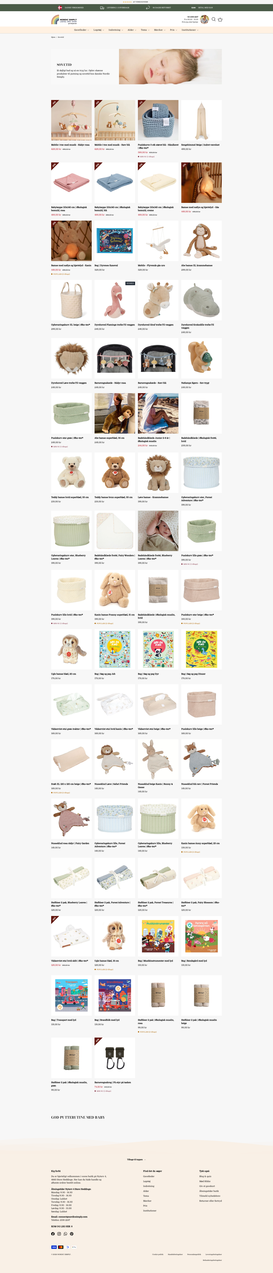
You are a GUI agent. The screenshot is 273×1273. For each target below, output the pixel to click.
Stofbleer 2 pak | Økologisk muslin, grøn (69, 1084)
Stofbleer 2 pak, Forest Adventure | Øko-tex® (112, 904)
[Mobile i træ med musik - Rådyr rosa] (71, 120)
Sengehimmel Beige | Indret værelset (200, 145)
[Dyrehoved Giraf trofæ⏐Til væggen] (158, 300)
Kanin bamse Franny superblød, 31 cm (115, 615)
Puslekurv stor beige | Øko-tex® (197, 615)
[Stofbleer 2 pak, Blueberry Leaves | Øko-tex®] (71, 878)
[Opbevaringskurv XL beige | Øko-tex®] (71, 300)
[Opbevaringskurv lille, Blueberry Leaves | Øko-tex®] (158, 819)
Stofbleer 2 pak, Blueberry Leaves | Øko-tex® (69, 904)
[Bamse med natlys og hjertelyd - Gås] (201, 182)
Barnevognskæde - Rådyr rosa (110, 383)
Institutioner (189, 30)
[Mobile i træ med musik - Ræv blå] (115, 120)
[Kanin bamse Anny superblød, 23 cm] (201, 819)
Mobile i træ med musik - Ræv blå (112, 145)
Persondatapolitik (194, 1254)
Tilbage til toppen (135, 1159)
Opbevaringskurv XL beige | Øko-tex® (70, 324)
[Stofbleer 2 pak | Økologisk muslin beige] (201, 995)
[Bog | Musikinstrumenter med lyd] (158, 936)
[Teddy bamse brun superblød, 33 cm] (115, 472)
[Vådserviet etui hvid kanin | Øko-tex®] (115, 704)
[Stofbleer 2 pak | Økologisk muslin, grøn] (71, 1058)
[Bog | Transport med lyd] (71, 995)
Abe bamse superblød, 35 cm (109, 438)
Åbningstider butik (209, 1191)
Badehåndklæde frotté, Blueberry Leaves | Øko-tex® (155, 557)
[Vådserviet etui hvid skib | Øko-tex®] (71, 936)
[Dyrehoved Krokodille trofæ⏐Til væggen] (201, 300)
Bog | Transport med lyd (63, 1020)
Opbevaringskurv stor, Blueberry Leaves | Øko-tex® (68, 557)
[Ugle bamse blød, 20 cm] (71, 649)
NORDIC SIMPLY (64, 1254)
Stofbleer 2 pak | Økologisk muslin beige (199, 1022)
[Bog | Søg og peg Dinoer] (201, 649)
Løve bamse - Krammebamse (153, 497)
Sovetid (61, 37)
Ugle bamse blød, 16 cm (107, 961)
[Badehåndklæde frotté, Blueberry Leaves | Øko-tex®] (158, 531)
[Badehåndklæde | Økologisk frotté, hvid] (201, 413)
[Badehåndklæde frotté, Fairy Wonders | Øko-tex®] (115, 531)
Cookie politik (157, 1254)
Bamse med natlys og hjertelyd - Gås (200, 207)
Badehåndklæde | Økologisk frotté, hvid (199, 440)
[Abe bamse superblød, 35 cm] (115, 413)
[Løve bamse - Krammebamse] (158, 472)
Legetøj (97, 30)
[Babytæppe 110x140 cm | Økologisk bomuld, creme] (158, 182)
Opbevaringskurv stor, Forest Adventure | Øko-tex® (196, 499)
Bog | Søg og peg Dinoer (193, 674)
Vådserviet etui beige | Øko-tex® (154, 729)
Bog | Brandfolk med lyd (107, 1020)
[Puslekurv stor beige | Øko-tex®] (201, 590)
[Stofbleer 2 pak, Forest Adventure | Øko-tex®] (115, 878)
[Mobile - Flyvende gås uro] (158, 241)
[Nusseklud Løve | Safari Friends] (115, 759)
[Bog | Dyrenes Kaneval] (115, 241)
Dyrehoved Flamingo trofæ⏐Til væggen (115, 324)
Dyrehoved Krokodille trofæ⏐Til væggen (197, 326)
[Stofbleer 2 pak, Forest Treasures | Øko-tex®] (158, 878)
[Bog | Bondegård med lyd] (201, 936)
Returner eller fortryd (210, 1201)
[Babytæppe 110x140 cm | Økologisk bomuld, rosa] (71, 182)
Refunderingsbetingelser (212, 1260)
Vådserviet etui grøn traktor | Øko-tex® (71, 729)
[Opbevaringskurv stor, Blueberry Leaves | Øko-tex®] (71, 531)
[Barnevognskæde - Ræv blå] (158, 358)
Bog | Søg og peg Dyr (148, 674)
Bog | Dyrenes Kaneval (106, 265)
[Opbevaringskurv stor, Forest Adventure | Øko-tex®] (201, 472)
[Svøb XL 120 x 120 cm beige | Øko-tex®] (71, 759)
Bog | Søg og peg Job (105, 674)
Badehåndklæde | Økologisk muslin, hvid (156, 616)
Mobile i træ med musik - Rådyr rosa (70, 145)
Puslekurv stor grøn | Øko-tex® (67, 438)
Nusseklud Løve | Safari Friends (111, 784)
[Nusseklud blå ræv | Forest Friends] (201, 759)
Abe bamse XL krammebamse (196, 265)
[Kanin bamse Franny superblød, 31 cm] (115, 590)
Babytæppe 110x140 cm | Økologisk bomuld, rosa (69, 209)
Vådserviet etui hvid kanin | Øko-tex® (114, 729)
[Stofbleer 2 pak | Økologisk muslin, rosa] (158, 995)
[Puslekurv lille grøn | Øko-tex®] (201, 531)
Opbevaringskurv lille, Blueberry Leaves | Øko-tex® (155, 845)
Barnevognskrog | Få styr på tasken (113, 1082)
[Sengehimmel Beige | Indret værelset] (201, 120)
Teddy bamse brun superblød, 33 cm (114, 497)
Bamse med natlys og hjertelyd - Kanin (71, 265)
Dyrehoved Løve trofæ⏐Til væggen (69, 383)
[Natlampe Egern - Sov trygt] (201, 358)
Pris (172, 30)
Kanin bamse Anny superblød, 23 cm (200, 843)
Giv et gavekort (207, 1186)
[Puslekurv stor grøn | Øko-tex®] (71, 413)
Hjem (53, 37)
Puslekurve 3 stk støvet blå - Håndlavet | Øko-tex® (158, 146)
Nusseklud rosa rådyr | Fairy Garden (70, 843)
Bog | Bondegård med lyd (194, 961)
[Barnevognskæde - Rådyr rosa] (115, 358)
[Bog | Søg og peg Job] (115, 649)
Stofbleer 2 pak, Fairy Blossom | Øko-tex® (200, 904)
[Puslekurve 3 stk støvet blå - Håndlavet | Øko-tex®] (158, 120)
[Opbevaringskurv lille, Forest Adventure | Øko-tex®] (115, 819)
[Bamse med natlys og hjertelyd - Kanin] (71, 241)
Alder (131, 30)
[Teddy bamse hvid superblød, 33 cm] (71, 472)
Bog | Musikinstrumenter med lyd (155, 961)
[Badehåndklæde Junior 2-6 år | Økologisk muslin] (158, 413)
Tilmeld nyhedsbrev (209, 1196)
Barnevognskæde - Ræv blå (152, 383)
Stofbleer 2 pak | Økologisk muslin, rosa (156, 1022)
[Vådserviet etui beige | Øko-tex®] (158, 704)
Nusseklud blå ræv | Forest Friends (199, 784)
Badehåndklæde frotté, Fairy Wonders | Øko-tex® (115, 557)
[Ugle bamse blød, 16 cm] (115, 936)
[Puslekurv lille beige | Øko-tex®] (201, 704)
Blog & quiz (205, 1176)
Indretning (114, 30)
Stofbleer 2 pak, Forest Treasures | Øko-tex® (155, 904)
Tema (144, 30)
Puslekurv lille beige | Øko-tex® (197, 729)
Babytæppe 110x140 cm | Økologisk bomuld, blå (112, 209)
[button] (220, 19)
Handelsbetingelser (175, 1254)
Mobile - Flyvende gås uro (151, 265)
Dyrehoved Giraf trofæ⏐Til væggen (155, 324)
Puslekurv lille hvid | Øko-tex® (67, 615)
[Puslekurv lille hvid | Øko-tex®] (71, 590)
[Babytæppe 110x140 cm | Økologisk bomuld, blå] (115, 182)
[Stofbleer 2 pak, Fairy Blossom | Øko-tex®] (201, 878)
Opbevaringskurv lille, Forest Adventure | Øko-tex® (110, 845)
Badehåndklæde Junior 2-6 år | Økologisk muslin (154, 440)
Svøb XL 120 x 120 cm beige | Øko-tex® (71, 784)
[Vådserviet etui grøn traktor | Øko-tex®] (71, 704)
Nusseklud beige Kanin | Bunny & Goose (155, 786)
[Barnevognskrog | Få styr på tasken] (115, 1058)
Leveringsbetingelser (214, 1254)
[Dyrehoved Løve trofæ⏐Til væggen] (71, 358)
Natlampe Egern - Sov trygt (195, 383)
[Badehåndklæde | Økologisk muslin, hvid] (158, 590)
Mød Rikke (204, 1181)
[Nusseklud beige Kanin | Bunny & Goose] (158, 759)
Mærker (158, 30)
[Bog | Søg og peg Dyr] (158, 649)
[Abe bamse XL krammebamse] (201, 241)
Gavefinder (80, 30)
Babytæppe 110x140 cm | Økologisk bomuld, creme (156, 209)
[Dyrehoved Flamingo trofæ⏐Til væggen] (115, 300)
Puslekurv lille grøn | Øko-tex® (197, 555)
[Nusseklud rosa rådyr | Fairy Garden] (71, 819)
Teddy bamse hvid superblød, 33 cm (70, 497)
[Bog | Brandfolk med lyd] (115, 995)
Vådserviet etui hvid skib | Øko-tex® (69, 961)
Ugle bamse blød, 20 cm (63, 674)
